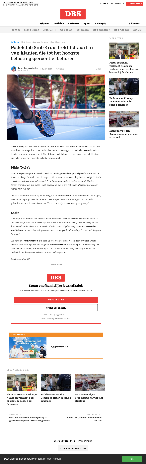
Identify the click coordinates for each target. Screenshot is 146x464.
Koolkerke (139, 30)
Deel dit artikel (56, 264)
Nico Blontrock (57, 42)
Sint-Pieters (31, 30)
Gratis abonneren (56, 307)
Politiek (58, 24)
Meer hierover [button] (54, 459)
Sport (87, 24)
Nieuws (44, 24)
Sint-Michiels (101, 30)
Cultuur (73, 24)
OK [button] (131, 459)
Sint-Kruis (66, 30)
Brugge (16, 30)
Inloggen (119, 3)
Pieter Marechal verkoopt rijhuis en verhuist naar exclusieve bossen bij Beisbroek (22, 399)
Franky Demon (40, 42)
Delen (98, 69)
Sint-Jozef (49, 30)
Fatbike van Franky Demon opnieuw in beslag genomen (56, 397)
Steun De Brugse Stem (73, 448)
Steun (104, 3)
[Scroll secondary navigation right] (143, 30)
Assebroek (83, 30)
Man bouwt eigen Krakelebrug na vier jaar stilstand (89, 397)
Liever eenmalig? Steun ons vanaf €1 (55, 319)
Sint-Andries (121, 30)
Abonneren (135, 3)
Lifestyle (100, 24)
